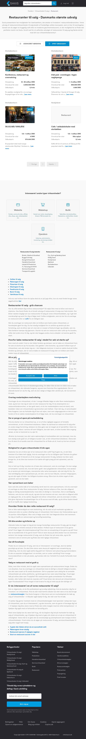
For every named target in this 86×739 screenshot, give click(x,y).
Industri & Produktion (29, 264)
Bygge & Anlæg (27, 257)
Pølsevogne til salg (17, 282)
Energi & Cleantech (28, 260)
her (20, 301)
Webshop (35, 652)
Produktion (35, 656)
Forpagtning (61, 674)
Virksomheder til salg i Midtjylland (14, 659)
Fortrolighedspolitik (61, 357)
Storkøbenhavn (53, 264)
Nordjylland (52, 260)
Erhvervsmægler (62, 663)
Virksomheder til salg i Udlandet (18, 681)
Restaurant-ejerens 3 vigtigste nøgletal (24, 632)
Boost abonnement (63, 652)
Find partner (61, 670)
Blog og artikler (34, 724)
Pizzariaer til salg (16, 284)
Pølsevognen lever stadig (19, 629)
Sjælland (51, 262)
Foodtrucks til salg (17, 289)
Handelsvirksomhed (28, 262)
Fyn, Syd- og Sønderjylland (57, 255)
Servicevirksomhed (28, 269)
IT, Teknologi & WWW (29, 267)
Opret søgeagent (58, 722)
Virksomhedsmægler (64, 659)
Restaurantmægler (63, 666)
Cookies (43, 722)
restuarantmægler (17, 594)
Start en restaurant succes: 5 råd (22, 634)
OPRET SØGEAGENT (59, 44)
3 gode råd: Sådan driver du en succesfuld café (28, 627)
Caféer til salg (15, 279)
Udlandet (51, 267)
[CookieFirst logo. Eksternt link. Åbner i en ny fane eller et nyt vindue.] (19, 359)
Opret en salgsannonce (14, 724)
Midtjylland (51, 257)
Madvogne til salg (16, 287)
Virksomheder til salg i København (14, 676)
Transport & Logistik (28, 271)
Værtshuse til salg (16, 294)
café (27, 319)
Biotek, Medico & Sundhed (31, 255)
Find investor (61, 677)
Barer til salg (15, 292)
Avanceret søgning (32, 44)
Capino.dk (49, 724)
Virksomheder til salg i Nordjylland (14, 653)
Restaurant (35, 670)
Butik (34, 666)
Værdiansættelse (63, 656)
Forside (30, 11)
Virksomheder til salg (42, 11)
